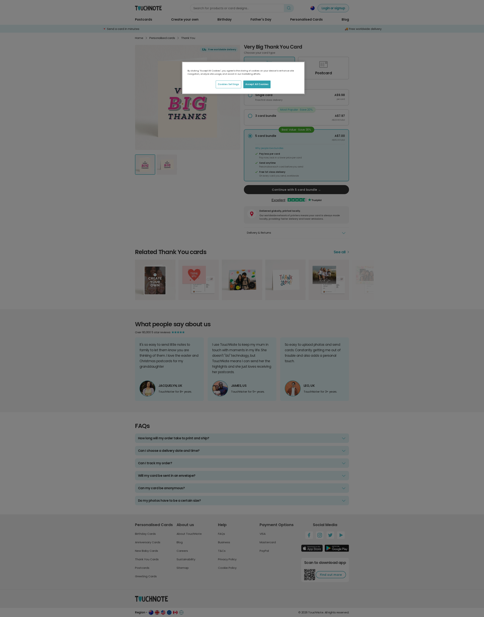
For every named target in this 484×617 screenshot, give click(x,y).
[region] (243, 78)
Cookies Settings (228, 84)
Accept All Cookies (256, 84)
